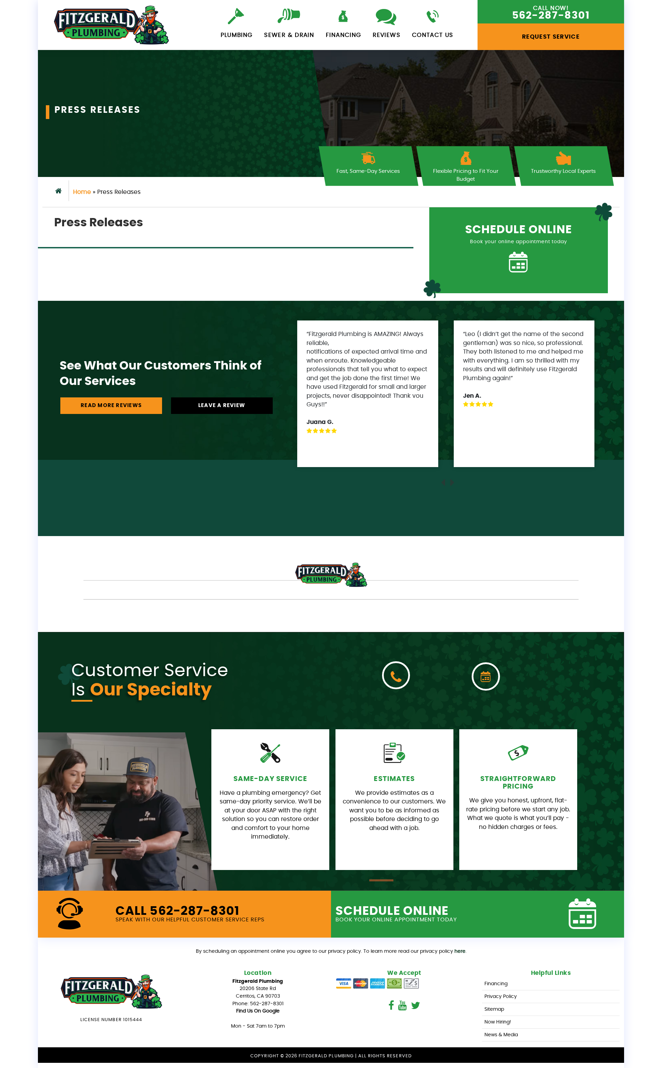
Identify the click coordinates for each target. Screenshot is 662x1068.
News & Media (501, 1034)
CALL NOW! (551, 13)
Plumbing (237, 35)
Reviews (386, 35)
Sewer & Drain (289, 35)
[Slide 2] (407, 880)
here (459, 951)
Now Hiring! (497, 1022)
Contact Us (432, 35)
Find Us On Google (258, 1010)
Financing (343, 35)
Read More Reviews (111, 405)
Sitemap (494, 1009)
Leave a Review (221, 405)
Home (82, 192)
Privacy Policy (500, 996)
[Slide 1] (381, 880)
